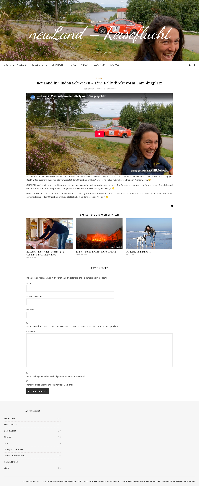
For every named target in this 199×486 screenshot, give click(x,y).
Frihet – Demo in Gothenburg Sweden (96, 251)
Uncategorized (11, 461)
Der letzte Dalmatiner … (138, 251)
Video (84, 64)
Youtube (114, 64)
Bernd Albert (10, 430)
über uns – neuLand (15, 64)
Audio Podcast (10, 424)
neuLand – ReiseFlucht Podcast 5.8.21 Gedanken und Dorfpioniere (45, 253)
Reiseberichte (39, 64)
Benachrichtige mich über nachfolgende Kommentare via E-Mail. (55, 376)
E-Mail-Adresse (34, 296)
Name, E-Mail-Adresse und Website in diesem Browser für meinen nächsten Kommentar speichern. (72, 326)
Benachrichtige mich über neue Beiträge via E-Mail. (49, 384)
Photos (72, 64)
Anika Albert (9, 418)
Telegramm (99, 64)
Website (30, 309)
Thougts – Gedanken (13, 449)
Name (30, 283)
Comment (30, 331)
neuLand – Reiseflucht (99, 33)
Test (6, 443)
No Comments (108, 88)
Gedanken (57, 64)
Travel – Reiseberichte (14, 455)
